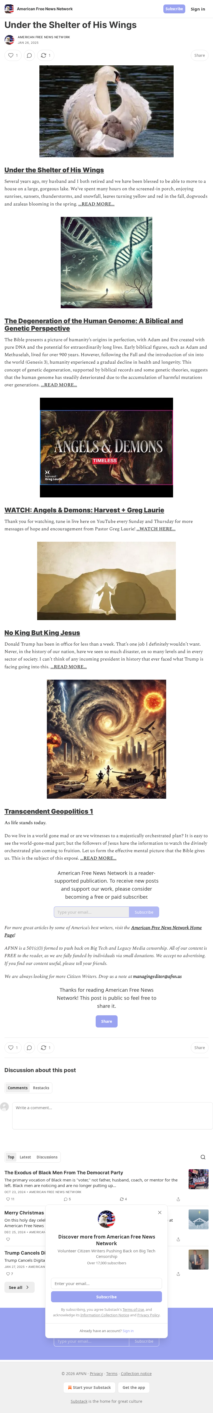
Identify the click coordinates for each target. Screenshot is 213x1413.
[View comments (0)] (29, 55)
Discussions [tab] (47, 1157)
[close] (159, 1212)
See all (15, 1287)
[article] (106, 1186)
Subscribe (174, 8)
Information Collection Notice (104, 1314)
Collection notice (136, 1373)
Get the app (134, 1387)
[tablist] (28, 1087)
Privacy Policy (148, 1314)
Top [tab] (11, 1157)
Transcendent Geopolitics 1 (48, 811)
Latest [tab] (25, 1157)
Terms (112, 1373)
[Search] (203, 1157)
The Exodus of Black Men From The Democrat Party (63, 1172)
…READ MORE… (96, 204)
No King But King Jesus (42, 633)
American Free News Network (44, 37)
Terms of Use (133, 1309)
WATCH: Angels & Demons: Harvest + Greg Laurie (84, 510)
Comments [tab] (17, 1087)
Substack (79, 1401)
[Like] (8, 1239)
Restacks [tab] (41, 1087)
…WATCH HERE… (156, 529)
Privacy (96, 1373)
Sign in (198, 9)
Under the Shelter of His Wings (54, 170)
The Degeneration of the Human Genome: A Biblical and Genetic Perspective (93, 324)
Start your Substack (92, 1387)
